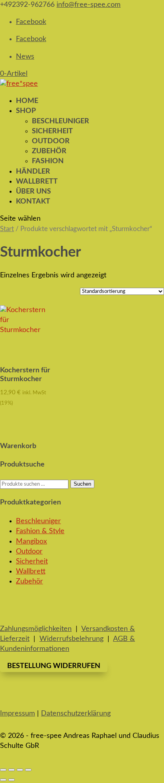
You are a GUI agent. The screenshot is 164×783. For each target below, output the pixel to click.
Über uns (33, 191)
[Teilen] (20, 770)
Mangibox (31, 541)
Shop (26, 111)
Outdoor (51, 141)
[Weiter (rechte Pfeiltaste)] (11, 780)
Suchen (82, 484)
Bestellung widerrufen (53, 666)
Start (7, 229)
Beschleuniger (60, 121)
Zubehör (49, 151)
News (25, 56)
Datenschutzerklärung (76, 713)
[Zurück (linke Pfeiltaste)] (3, 780)
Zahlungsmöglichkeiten (36, 629)
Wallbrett (30, 571)
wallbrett (37, 181)
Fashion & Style (40, 531)
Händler (33, 171)
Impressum (17, 713)
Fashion (48, 161)
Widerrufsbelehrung (71, 639)
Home (27, 101)
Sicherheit (52, 131)
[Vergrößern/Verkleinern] (3, 770)
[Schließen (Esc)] (28, 770)
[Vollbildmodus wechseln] (11, 770)
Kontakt (33, 201)
